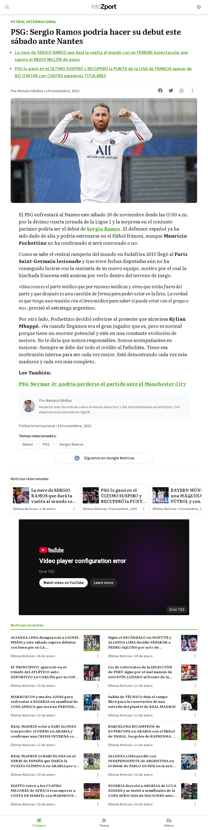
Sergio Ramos (71, 444)
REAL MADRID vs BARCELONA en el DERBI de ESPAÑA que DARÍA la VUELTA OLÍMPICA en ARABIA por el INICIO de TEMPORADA (44, 760)
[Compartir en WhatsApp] (182, 90)
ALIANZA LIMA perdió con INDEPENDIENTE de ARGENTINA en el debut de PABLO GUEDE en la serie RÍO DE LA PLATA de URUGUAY (141, 760)
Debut (27, 444)
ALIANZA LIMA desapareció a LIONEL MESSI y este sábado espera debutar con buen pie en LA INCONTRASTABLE (45, 642)
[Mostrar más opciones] (192, 90)
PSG (46, 444)
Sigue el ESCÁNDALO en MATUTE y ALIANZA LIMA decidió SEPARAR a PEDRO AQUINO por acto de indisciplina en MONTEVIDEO (139, 642)
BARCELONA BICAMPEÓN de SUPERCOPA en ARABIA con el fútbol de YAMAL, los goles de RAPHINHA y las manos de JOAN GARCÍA (141, 731)
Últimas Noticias (25, 509)
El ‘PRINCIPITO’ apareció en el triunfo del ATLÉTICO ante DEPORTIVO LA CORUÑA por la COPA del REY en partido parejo (44, 672)
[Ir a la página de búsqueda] (7, 7)
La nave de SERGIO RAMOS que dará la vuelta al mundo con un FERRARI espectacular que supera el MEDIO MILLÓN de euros (53, 495)
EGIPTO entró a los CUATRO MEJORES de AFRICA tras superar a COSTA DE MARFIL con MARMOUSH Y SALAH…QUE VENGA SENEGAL (44, 790)
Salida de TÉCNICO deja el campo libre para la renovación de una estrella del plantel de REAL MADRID (142, 701)
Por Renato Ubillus (27, 91)
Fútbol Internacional (33, 22)
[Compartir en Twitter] (171, 90)
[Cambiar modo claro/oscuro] (199, 7)
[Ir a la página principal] (104, 7)
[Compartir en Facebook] (160, 90)
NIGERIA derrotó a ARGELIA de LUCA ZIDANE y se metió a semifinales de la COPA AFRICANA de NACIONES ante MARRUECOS (142, 790)
